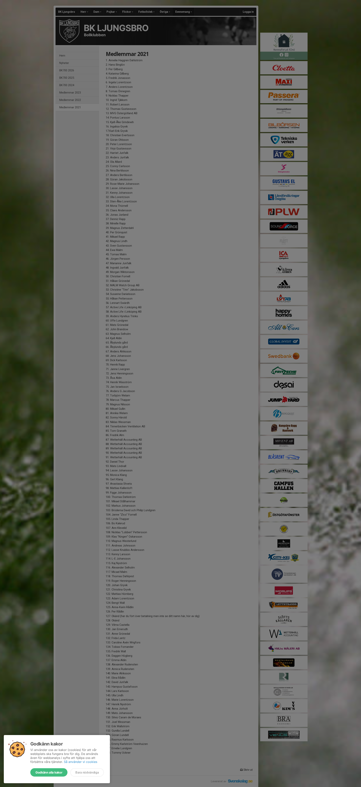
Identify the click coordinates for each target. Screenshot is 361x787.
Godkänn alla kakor (48, 772)
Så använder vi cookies (80, 762)
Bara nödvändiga (87, 772)
